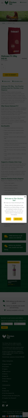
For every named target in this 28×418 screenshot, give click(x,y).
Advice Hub (18, 219)
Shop (8, 219)
